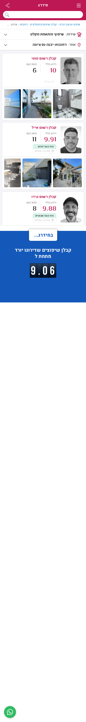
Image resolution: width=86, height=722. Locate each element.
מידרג (43, 5)
